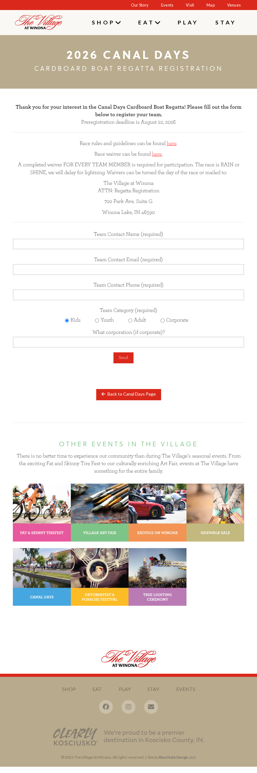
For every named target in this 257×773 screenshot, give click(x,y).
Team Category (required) (129, 315)
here (157, 153)
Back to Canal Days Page (132, 394)
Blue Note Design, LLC (177, 757)
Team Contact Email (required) (128, 259)
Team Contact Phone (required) (128, 284)
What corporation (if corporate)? (128, 332)
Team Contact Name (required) (128, 234)
